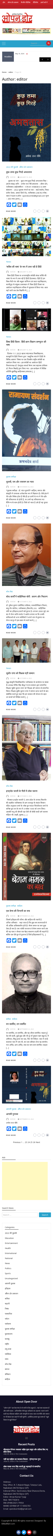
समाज (7, 1369)
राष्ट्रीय (7, 1344)
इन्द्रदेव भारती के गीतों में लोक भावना (21, 791)
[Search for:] (38, 43)
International (10, 1253)
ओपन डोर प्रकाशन (13, 2)
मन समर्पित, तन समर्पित (16, 1024)
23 (26, 1142)
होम (4, 2)
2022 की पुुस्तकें (12, 167)
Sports (8, 1273)
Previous (17, 1142)
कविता (8, 1019)
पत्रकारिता (8, 1313)
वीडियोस (35, 2)
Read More (11, 211)
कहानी (7, 1303)
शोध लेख (9, 591)
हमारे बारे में (44, 2)
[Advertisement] (25, 1181)
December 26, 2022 (27, 487)
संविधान (7, 1374)
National (9, 1258)
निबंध (7, 1308)
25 (31, 1142)
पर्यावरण (8, 1323)
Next (38, 1142)
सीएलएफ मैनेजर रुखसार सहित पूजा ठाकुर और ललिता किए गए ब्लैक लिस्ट (25, 1450)
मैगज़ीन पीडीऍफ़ (25, 2)
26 (34, 1142)
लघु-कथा (8, 1349)
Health (8, 1248)
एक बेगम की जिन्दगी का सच (18, 910)
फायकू (7, 1339)
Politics (8, 1268)
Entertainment (11, 1243)
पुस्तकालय (8, 1334)
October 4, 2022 (26, 602)
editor (12, 177)
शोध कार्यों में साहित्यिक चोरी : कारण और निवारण (27, 596)
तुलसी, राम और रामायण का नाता (20, 481)
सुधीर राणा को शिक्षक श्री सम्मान (20, 673)
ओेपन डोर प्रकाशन (25, 167)
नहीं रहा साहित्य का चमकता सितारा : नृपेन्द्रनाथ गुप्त (21, 1459)
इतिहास (7, 1288)
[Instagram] (34, 1532)
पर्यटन (7, 1318)
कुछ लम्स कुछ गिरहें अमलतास (19, 172)
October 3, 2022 (26, 796)
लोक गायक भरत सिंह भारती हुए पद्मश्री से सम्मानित (21, 1466)
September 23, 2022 (27, 916)
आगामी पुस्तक (11, 1109)
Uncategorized (11, 1278)
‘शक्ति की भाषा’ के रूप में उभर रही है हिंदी (23, 266)
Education (9, 1238)
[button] (26, 1438)
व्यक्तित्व (8, 1354)
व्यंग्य (6, 1359)
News (8, 261)
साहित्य (19, 906)
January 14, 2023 (26, 272)
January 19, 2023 (26, 177)
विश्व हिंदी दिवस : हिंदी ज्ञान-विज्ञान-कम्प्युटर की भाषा (26, 343)
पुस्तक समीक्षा (11, 476)
